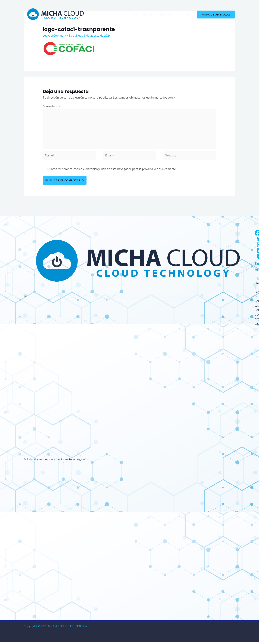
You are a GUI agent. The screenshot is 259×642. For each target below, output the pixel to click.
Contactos (183, 14)
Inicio (133, 14)
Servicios (165, 14)
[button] (216, 14)
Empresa (148, 14)
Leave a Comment (54, 35)
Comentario (52, 106)
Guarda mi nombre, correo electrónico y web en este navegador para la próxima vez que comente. (111, 169)
